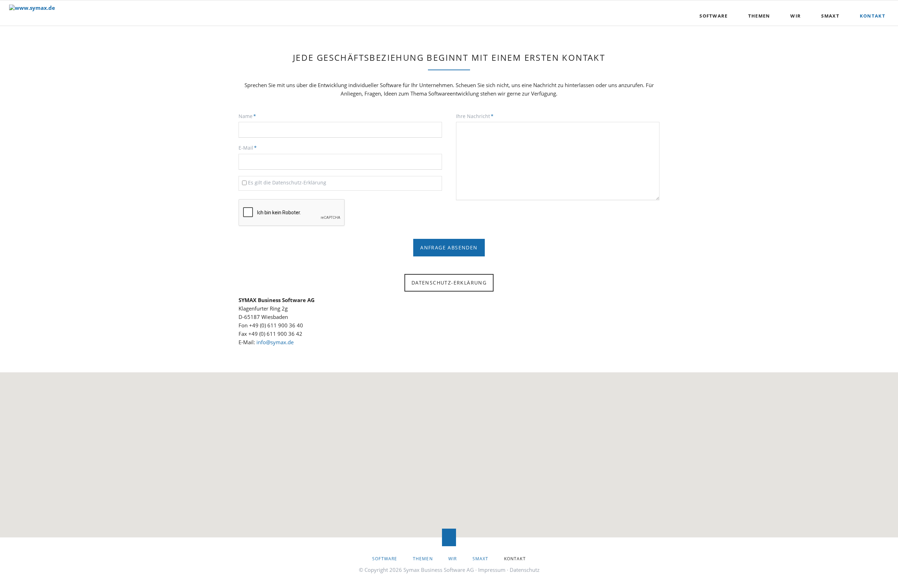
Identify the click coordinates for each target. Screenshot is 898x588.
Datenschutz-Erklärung (449, 282)
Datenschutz (525, 569)
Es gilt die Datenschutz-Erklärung (287, 182)
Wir (795, 16)
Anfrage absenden (448, 247)
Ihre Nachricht (475, 115)
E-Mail (250, 147)
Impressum (491, 569)
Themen (759, 16)
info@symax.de (275, 342)
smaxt (830, 16)
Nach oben (449, 537)
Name (250, 115)
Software (713, 16)
